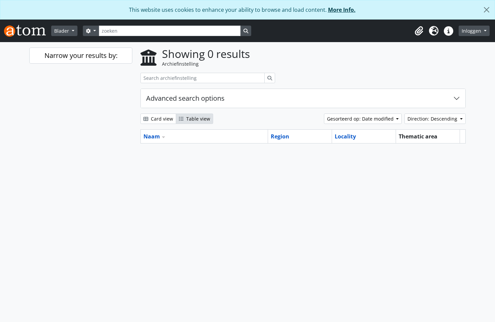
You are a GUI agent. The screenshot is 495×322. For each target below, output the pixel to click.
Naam (151, 136)
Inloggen (472, 31)
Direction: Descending (433, 119)
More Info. (342, 9)
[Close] (486, 9)
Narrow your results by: (81, 55)
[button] (418, 31)
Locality (345, 136)
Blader (62, 31)
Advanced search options (185, 98)
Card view (161, 119)
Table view (197, 119)
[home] (27, 30)
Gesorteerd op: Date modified (361, 119)
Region (280, 136)
